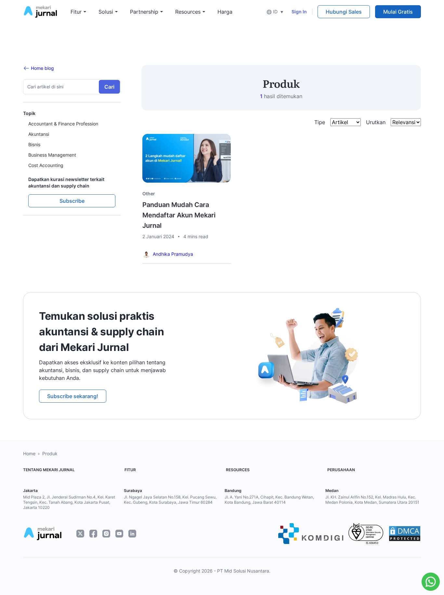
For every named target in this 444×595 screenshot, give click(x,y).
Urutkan (375, 122)
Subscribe (72, 201)
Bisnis (34, 144)
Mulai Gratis (398, 11)
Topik (29, 113)
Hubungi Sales (344, 11)
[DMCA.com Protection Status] (404, 533)
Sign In (299, 11)
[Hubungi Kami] (429, 582)
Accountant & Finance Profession (63, 123)
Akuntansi (38, 134)
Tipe (319, 122)
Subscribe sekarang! (72, 396)
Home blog (42, 68)
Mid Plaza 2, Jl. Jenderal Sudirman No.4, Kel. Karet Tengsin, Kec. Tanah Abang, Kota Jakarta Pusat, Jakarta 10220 (69, 502)
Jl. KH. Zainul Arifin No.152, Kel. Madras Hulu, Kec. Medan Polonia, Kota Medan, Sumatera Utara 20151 (372, 500)
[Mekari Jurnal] (40, 11)
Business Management (52, 155)
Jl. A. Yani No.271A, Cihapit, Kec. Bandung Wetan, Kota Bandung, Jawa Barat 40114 (269, 500)
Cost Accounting (45, 165)
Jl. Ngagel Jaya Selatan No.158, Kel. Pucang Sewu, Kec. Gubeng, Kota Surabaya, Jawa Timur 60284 (170, 500)
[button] (274, 11)
